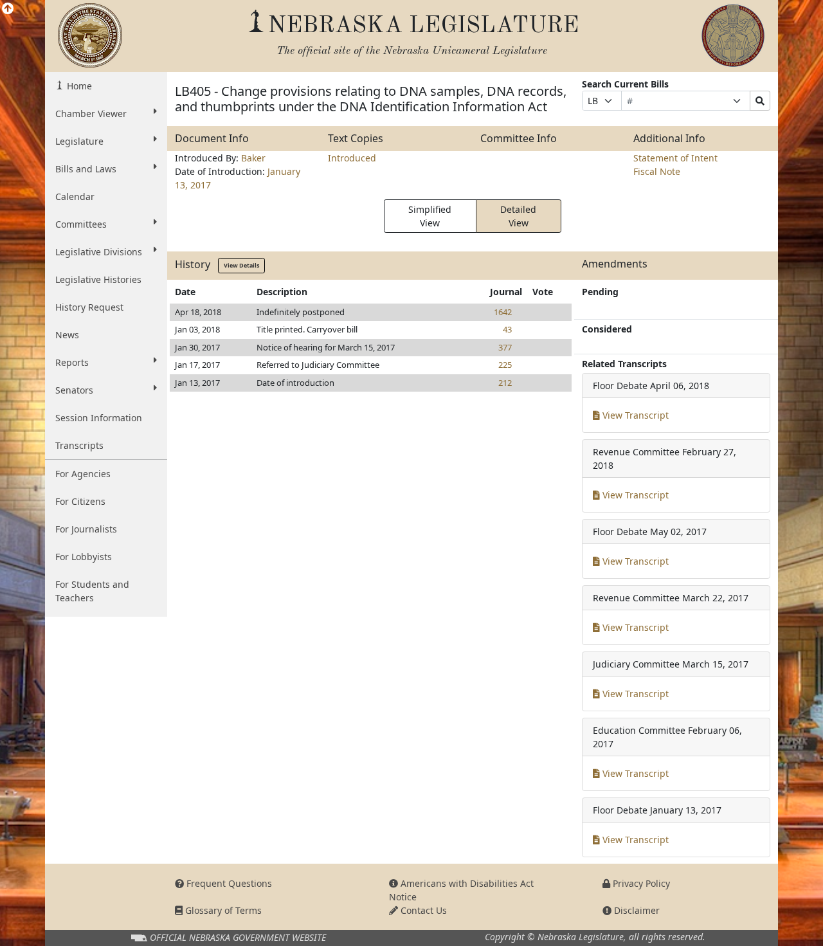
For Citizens (80, 501)
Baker (253, 158)
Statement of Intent (675, 158)
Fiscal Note (656, 171)
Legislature (79, 141)
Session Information (98, 418)
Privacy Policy (640, 883)
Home (78, 86)
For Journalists (86, 529)
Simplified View (429, 216)
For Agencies (83, 474)
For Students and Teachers (92, 591)
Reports (72, 362)
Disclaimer (635, 910)
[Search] (760, 101)
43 (507, 329)
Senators (74, 390)
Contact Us (422, 910)
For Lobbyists (83, 556)
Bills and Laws (85, 169)
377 (505, 347)
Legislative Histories (98, 279)
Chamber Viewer (91, 113)
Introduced (352, 158)
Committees (81, 224)
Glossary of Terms (222, 910)
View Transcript (634, 415)
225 (505, 364)
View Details (241, 265)
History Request (89, 307)
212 (505, 382)
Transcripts (79, 445)
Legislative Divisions (98, 252)
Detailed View (518, 216)
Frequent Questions (228, 883)
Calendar (75, 196)
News (67, 335)
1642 (503, 312)
